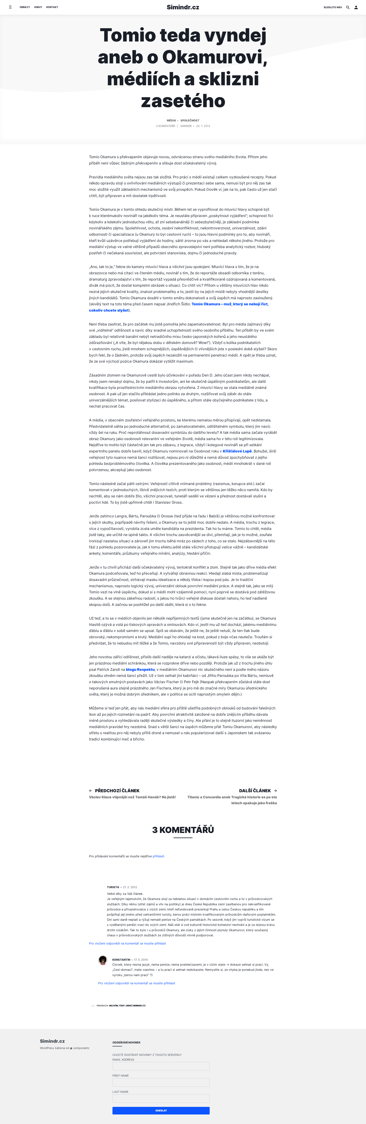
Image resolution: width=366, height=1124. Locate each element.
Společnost (190, 120)
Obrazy (25, 7)
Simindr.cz (183, 7)
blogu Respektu (140, 669)
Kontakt (52, 7)
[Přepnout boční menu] (10, 7)
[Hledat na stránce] (348, 7)
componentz (80, 1048)
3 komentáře (165, 126)
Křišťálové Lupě (237, 451)
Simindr (186, 126)
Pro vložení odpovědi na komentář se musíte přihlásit (127, 943)
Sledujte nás (333, 7)
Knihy (38, 7)
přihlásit (158, 856)
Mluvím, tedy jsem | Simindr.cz (127, 1005)
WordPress (47, 1048)
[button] (356, 7)
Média (171, 120)
